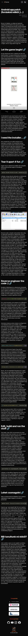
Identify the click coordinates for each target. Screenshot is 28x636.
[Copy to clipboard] (25, 173)
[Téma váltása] (25, 2)
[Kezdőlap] (6, 2)
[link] (14, 602)
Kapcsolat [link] (14, 631)
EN (22, 2)
